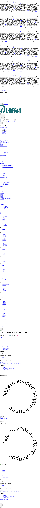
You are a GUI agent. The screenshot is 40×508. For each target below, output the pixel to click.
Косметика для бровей (6, 182)
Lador (3, 269)
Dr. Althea (4, 239)
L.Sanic (3, 268)
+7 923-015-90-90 (3, 362)
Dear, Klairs (4, 235)
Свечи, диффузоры (3, 149)
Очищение (2, 163)
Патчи (3, 153)
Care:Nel (3, 229)
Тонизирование (3, 171)
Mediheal (4, 279)
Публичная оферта (5, 369)
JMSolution (4, 261)
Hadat (3, 253)
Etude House (4, 245)
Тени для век (4, 183)
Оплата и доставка (5, 348)
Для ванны (2, 199)
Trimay (3, 316)
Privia (3, 289)
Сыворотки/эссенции (4, 170)
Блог (3, 345)
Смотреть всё (4, 129)
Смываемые (4, 160)
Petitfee (3, 288)
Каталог (3, 342)
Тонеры (3, 175)
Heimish (3, 254)
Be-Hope (4, 223)
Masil (3, 276)
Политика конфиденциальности (8, 368)
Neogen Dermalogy (5, 284)
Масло (1, 144)
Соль (3, 202)
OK (1, 503)
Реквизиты (4, 367)
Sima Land (4, 304)
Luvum (3, 272)
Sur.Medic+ (4, 309)
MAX (6, 1)
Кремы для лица (3, 155)
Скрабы (3, 208)
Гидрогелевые (5, 158)
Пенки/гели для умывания (7, 165)
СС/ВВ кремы (2, 197)
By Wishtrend (4, 225)
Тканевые (4, 161)
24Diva (3, 234)
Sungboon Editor (5, 308)
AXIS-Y (3, 220)
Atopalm (3, 219)
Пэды (3, 174)
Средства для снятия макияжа (7, 167)
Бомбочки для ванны (6, 200)
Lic (3, 270)
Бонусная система (5, 349)
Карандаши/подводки (6, 181)
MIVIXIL (4, 280)
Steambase (4, 307)
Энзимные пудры (5, 168)
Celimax (3, 230)
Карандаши (4, 189)
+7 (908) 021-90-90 (3, 90)
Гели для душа (5, 207)
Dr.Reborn (4, 240)
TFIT (3, 314)
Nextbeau (4, 285)
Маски (1, 143)
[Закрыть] (1, 123)
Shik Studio (4, 302)
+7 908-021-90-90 (3, 357)
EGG (3, 243)
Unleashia (4, 319)
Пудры (1, 195)
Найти (15, 119)
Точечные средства (3, 177)
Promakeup (4, 290)
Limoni (3, 271)
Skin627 (3, 305)
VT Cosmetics (4, 323)
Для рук (1, 210)
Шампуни (2, 148)
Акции (3, 100)
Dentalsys (4, 237)
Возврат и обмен (5, 347)
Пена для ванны (5, 201)
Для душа (2, 204)
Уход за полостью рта (4, 213)
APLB (3, 218)
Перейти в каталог (3, 337)
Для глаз (1, 179)
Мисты (3, 173)
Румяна (1, 196)
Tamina (3, 313)
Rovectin (3, 297)
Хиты (3, 98)
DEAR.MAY (4, 236)
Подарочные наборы (4, 140)
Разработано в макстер (4, 417)
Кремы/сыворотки (5, 152)
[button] (20, 395)
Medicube (4, 278)
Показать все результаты (4, 127)
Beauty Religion (5, 224)
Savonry (3, 301)
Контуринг (2, 194)
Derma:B (4, 238)
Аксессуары (2, 141)
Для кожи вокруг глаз (4, 150)
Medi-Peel (4, 277)
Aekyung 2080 (4, 216)
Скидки (3, 97)
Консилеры (2, 193)
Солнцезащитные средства (5, 169)
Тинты (3, 191)
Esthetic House (4, 244)
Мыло (1, 211)
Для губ (1, 186)
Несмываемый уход (3, 146)
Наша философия (5, 99)
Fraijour (3, 249)
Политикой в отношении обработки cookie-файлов (27, 501)
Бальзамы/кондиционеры (4, 142)
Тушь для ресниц (5, 184)
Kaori (3, 265)
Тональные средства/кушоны (5, 198)
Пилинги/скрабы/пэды (6, 166)
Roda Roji (4, 295)
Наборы (1, 145)
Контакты (4, 101)
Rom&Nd (4, 296)
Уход (1, 212)
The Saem (4, 315)
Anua (3, 217)
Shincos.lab (4, 303)
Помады (3, 190)
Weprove (3, 326)
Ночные (3, 159)
